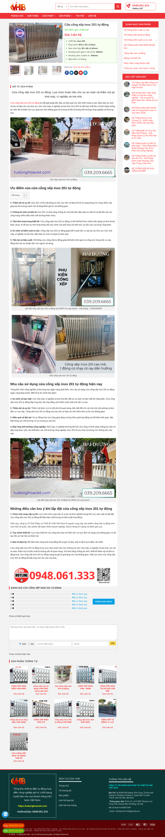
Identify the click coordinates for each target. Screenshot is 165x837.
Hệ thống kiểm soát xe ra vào (138, 40)
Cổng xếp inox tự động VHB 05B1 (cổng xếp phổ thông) (41, 688)
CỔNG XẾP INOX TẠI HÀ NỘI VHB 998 (107, 688)
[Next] (58, 43)
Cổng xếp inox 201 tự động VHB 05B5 (63, 720)
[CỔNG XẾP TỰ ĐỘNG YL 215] (107, 708)
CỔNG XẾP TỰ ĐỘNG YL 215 (107, 720)
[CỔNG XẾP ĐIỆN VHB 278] (41, 708)
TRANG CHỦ (17, 15)
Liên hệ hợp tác (66, 800)
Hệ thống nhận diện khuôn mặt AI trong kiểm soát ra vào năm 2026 (144, 110)
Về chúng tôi (65, 790)
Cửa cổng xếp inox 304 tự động (63, 687)
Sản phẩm (64, 795)
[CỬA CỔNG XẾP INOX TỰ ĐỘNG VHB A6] (19, 742)
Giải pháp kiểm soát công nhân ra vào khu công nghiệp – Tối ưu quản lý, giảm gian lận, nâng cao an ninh (145, 97)
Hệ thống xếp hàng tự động (137, 34)
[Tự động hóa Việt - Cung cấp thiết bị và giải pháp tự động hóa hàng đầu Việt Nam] (30, 6)
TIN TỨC (80, 15)
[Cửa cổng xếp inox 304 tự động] (63, 674)
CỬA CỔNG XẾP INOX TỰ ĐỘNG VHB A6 (19, 755)
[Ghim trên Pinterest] (81, 73)
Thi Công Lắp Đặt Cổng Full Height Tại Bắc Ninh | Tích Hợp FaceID (145, 85)
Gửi (112, 643)
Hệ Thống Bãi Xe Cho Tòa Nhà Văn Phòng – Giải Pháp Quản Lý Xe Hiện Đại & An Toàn (144, 134)
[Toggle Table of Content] (24, 195)
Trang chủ (64, 785)
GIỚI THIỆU (33, 15)
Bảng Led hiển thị (132, 58)
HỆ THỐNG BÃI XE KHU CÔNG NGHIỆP (143, 169)
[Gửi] (118, 6)
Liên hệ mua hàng (68, 805)
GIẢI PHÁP (47, 15)
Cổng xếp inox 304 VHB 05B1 (85, 720)
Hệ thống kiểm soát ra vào (136, 30)
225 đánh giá (71, 29)
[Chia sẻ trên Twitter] (71, 73)
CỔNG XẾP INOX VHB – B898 (85, 687)
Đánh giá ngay (103, 601)
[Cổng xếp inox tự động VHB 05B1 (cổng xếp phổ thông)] (41, 674)
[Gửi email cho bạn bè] (76, 73)
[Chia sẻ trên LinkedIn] (85, 73)
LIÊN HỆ (92, 15)
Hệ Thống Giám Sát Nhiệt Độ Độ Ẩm (139, 46)
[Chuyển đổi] (157, 39)
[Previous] (13, 43)
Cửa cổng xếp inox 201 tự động (24, 103)
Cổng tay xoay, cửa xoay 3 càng (139, 68)
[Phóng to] (12, 59)
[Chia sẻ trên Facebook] (67, 73)
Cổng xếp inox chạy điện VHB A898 (19, 720)
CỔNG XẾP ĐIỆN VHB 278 (41, 720)
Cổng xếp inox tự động (134, 53)
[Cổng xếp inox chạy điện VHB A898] (19, 708)
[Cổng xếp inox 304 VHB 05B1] (85, 708)
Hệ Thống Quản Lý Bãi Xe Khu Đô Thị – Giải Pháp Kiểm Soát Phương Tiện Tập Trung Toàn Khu (144, 160)
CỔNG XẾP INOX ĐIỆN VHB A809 (18, 687)
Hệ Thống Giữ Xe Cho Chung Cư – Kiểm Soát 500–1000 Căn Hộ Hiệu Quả (143, 122)
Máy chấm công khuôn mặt (137, 63)
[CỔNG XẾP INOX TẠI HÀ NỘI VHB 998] (107, 674)
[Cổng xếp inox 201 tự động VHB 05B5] (63, 708)
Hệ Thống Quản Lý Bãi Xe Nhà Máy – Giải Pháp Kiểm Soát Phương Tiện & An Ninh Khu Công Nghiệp (144, 147)
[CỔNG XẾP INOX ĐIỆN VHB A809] (19, 674)
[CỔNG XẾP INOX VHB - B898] (85, 674)
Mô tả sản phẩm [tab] (22, 86)
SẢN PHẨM (64, 15)
